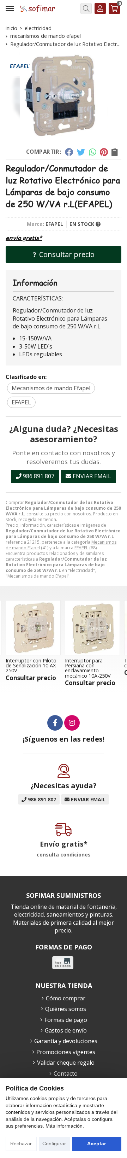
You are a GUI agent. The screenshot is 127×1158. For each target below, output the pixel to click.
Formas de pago (65, 1020)
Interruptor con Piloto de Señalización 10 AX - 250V (32, 665)
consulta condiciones (64, 855)
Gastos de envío (66, 1030)
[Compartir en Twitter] (81, 152)
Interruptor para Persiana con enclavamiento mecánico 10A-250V (88, 668)
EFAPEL (81, 548)
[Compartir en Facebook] (69, 152)
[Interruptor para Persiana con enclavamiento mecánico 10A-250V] (92, 628)
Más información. (65, 1126)
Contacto (66, 1073)
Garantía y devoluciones (65, 1041)
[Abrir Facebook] (55, 723)
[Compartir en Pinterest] (104, 152)
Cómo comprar (65, 998)
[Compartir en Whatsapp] (92, 152)
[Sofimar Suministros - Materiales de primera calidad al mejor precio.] (37, 8)
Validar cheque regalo (66, 1062)
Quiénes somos (65, 1009)
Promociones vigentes (65, 1052)
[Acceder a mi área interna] (100, 8)
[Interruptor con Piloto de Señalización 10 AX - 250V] (33, 628)
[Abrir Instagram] (72, 723)
